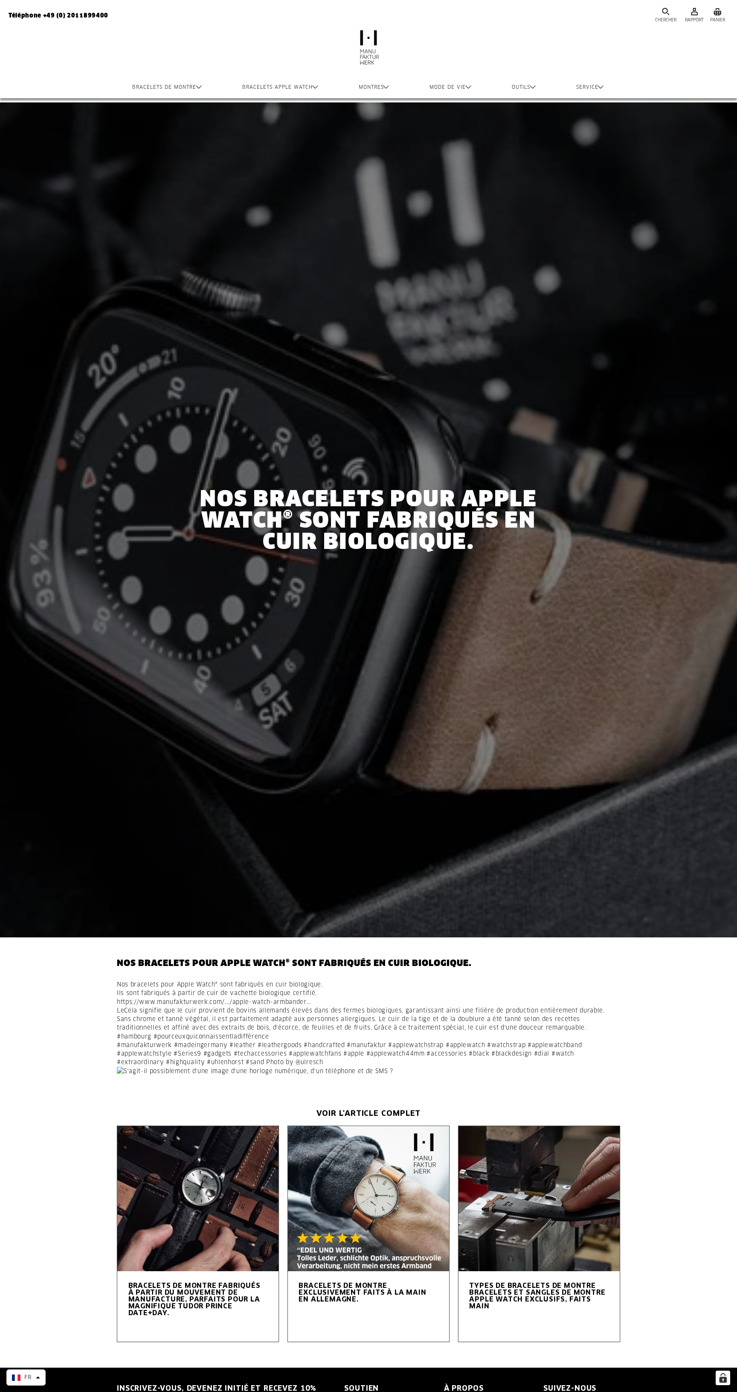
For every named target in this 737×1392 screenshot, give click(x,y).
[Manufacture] (368, 56)
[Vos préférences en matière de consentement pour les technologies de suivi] (723, 1378)
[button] (26, 1377)
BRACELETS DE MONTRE (164, 87)
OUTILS (521, 87)
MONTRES (371, 87)
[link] (214, 1001)
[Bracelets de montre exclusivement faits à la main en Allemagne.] (368, 1198)
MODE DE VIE (447, 87)
